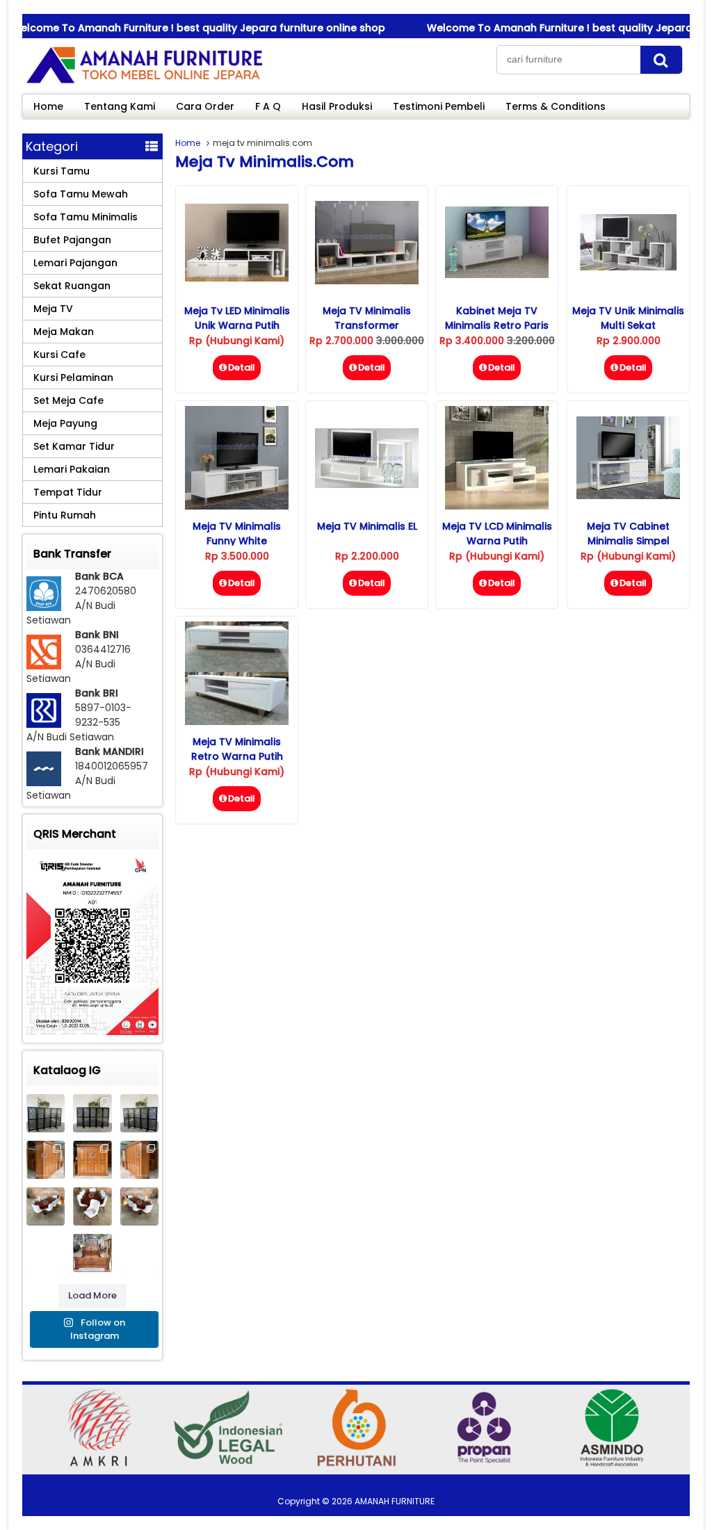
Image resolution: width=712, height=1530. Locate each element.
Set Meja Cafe (68, 400)
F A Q (268, 106)
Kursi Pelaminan (73, 377)
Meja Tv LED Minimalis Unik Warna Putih (237, 318)
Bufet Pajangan (72, 240)
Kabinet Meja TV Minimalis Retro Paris (497, 318)
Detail (241, 367)
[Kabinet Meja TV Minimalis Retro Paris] (497, 275)
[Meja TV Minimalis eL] (367, 484)
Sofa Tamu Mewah (80, 194)
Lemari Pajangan (75, 263)
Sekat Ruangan (72, 286)
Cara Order (205, 106)
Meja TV (53, 309)
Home (48, 106)
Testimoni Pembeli (439, 106)
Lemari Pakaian (71, 469)
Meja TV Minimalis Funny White (237, 533)
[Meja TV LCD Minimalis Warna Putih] (497, 506)
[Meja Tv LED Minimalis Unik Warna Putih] (237, 278)
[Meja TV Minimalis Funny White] (237, 506)
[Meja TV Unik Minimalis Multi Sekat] (628, 267)
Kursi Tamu (61, 171)
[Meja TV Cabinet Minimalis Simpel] (628, 496)
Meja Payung (65, 423)
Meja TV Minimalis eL (367, 526)
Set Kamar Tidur (74, 446)
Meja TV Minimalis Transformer (367, 318)
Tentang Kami (119, 106)
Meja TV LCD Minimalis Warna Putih (497, 533)
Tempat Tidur (67, 492)
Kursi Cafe (59, 354)
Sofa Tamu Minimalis (85, 217)
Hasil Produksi (337, 106)
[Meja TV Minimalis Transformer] (367, 281)
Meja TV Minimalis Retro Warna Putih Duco (237, 756)
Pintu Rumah (64, 515)
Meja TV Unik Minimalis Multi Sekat (628, 318)
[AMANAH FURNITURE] (144, 83)
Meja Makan (63, 332)
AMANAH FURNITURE (395, 1501)
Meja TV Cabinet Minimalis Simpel (628, 533)
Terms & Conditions (555, 106)
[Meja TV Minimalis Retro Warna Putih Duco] (237, 722)
